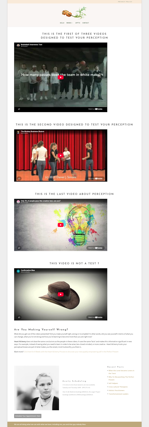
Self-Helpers (113, 383)
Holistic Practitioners (116, 390)
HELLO (62, 23)
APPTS (78, 23)
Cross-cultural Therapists (118, 387)
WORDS (69, 23)
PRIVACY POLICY (125, 2)
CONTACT (85, 23)
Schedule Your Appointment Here (27, 416)
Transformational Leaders (118, 394)
